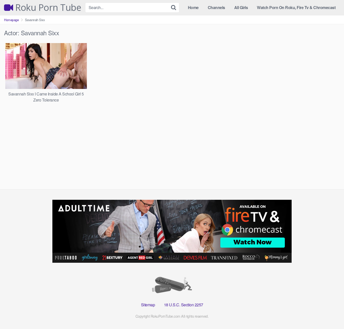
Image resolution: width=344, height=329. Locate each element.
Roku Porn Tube (47, 7)
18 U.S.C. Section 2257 (183, 305)
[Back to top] (330, 313)
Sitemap (148, 305)
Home (193, 7)
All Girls (241, 7)
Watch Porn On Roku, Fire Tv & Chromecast (296, 7)
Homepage (11, 19)
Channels (216, 7)
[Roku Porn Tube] (172, 286)
